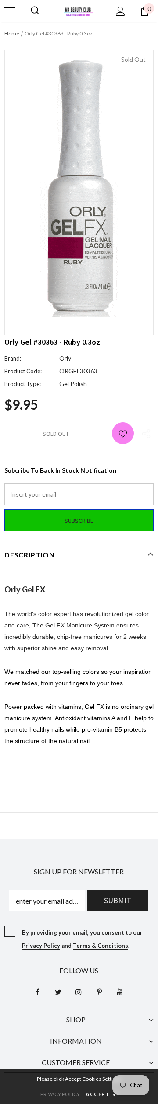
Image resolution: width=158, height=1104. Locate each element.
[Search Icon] (35, 11)
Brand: (12, 358)
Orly (65, 358)
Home (11, 33)
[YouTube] (120, 992)
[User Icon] (120, 11)
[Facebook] (37, 992)
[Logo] (78, 10)
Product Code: (23, 371)
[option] (79, 186)
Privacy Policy (41, 945)
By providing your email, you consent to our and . (82, 939)
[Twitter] (58, 992)
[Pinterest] (99, 992)
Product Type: (22, 383)
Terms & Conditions (100, 945)
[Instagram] (78, 992)
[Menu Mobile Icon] (9, 11)
